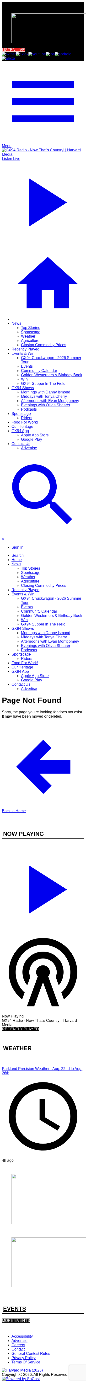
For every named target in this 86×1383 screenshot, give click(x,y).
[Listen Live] (43, 887)
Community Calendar (39, 371)
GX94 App (20, 431)
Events (27, 366)
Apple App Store (35, 435)
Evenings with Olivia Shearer (45, 405)
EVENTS (14, 1308)
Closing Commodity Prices (43, 345)
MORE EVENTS (16, 1321)
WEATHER (17, 1048)
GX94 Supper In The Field (43, 384)
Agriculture (30, 341)
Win (24, 379)
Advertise (29, 448)
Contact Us (20, 444)
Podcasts (29, 409)
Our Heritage (22, 426)
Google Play (31, 439)
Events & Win (22, 353)
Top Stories (30, 328)
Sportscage (30, 332)
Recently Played (25, 349)
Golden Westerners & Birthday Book (51, 375)
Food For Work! (24, 422)
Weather (28, 336)
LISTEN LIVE (13, 50)
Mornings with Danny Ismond (45, 392)
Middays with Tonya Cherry (44, 396)
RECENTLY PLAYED (20, 1029)
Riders (26, 418)
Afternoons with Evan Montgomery (50, 401)
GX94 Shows (22, 388)
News (16, 323)
